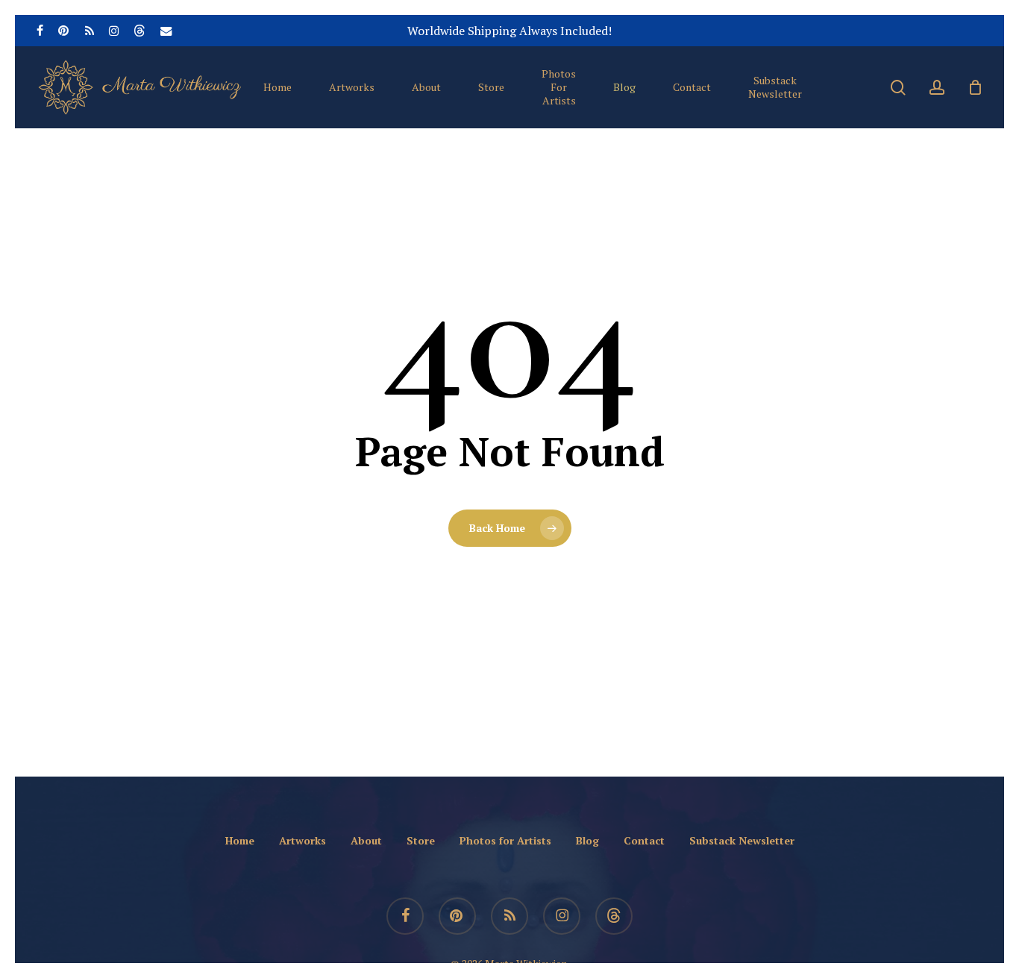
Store (421, 840)
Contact (644, 840)
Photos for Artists (505, 840)
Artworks (302, 840)
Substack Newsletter (741, 840)
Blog (587, 840)
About (366, 840)
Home (239, 840)
